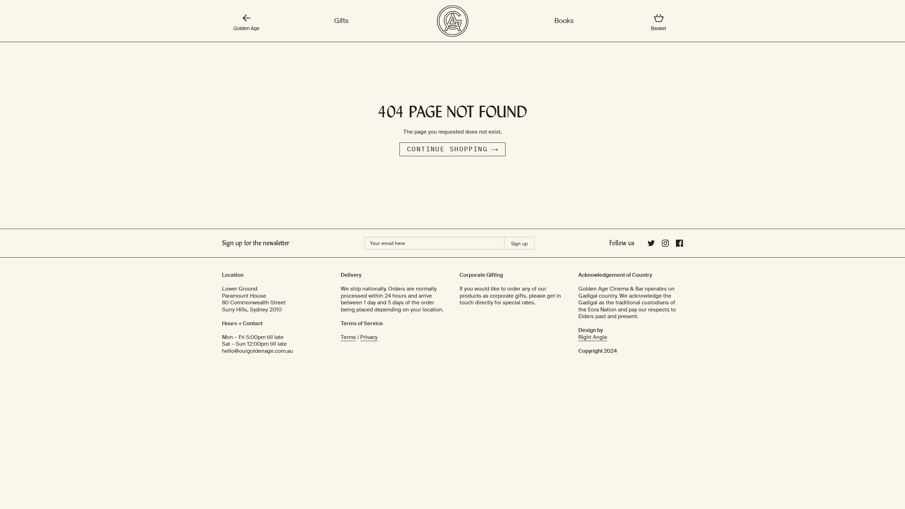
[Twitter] (651, 244)
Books (564, 21)
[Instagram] (665, 244)
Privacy (369, 337)
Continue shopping (447, 149)
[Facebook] (679, 244)
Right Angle (592, 337)
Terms (348, 337)
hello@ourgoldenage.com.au (257, 351)
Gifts (341, 21)
